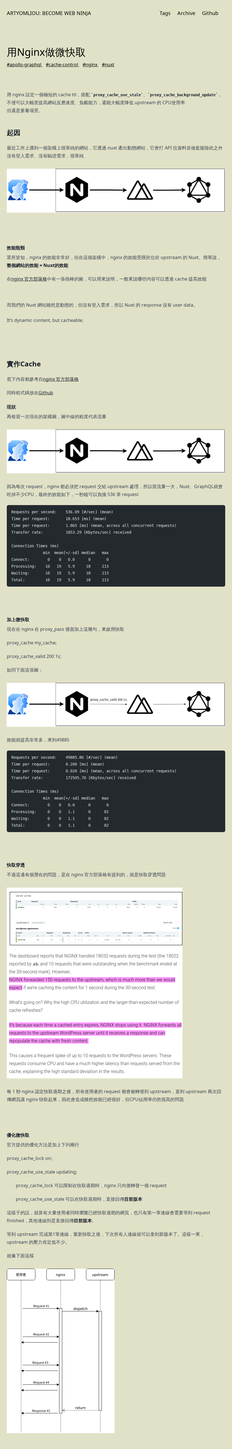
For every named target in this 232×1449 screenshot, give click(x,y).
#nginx (90, 64)
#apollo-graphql (24, 64)
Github (210, 13)
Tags (165, 13)
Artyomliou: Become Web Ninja (49, 13)
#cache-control (62, 64)
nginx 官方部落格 (29, 279)
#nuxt (108, 64)
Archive (186, 13)
